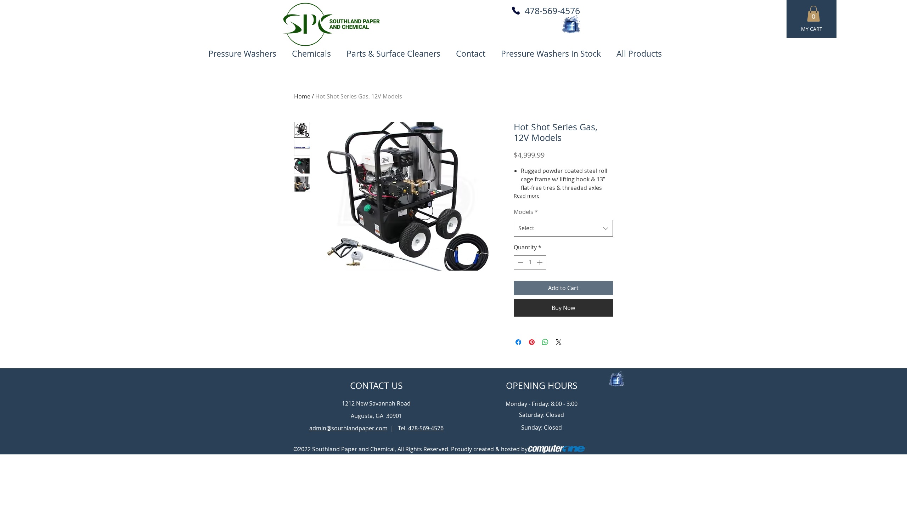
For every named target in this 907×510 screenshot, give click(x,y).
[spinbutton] (530, 262)
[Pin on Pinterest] (532, 342)
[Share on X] (558, 342)
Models (526, 212)
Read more (527, 195)
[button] (813, 14)
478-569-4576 (552, 11)
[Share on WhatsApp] (545, 342)
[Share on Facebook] (518, 342)
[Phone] (516, 10)
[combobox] (563, 228)
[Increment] (540, 262)
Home (302, 96)
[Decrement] (520, 262)
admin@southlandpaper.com (348, 428)
